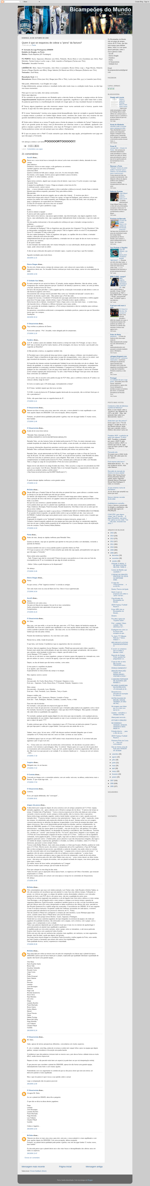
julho (114, 760)
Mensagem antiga (94, 1166)
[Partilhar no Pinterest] (38, 146)
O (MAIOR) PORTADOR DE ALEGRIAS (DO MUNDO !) (119, 680)
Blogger (90, 1180)
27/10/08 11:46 (32, 421)
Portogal (113, 378)
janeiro (114, 777)
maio (114, 765)
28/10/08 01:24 (32, 1030)
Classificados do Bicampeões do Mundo (117, 600)
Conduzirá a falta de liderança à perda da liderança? (118, 407)
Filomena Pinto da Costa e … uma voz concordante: (119, 742)
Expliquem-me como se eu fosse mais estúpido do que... (119, 631)
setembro (115, 754)
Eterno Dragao (32, 264)
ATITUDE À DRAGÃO (118, 720)
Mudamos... (114, 336)
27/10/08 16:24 (32, 612)
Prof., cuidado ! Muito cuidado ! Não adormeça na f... (118, 625)
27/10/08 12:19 (32, 483)
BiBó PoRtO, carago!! (118, 276)
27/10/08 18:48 (32, 880)
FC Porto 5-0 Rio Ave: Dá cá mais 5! (123, 311)
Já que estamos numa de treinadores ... (116, 488)
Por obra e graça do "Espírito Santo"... (118, 619)
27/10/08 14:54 (32, 591)
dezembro (115, 555)
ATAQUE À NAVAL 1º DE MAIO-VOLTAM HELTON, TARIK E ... (119, 565)
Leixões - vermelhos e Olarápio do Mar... (118, 713)
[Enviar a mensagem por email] (29, 146)
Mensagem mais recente (33, 1166)
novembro (115, 558)
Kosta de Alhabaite (117, 124)
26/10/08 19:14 (32, 317)
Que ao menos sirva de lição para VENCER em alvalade (119, 748)
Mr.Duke (30, 490)
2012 (112, 541)
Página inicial (65, 1166)
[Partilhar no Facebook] (36, 146)
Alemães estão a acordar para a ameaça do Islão (118, 127)
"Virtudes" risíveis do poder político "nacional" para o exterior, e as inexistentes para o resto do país (118, 170)
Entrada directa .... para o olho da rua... (119, 732)
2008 (112, 553)
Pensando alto (113, 452)
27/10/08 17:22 (32, 768)
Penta (34, 45)
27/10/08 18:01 (32, 798)
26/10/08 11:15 (32, 258)
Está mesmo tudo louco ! (116, 461)
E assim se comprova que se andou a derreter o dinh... (118, 650)
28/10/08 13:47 (32, 1153)
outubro (115, 561)
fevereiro (115, 774)
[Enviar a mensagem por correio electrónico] (25, 146)
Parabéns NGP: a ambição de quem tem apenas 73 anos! (118, 436)
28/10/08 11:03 (32, 1129)
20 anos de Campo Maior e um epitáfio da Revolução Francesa (122, 225)
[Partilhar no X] (33, 146)
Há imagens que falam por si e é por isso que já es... (119, 708)
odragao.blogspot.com (118, 356)
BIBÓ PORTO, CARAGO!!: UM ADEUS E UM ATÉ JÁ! (123, 283)
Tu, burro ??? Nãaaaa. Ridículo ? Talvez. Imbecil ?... (119, 638)
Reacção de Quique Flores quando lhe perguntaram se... (118, 657)
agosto (114, 757)
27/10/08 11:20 (32, 333)
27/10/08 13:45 (32, 571)
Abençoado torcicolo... (119, 717)
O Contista (31, 774)
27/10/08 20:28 (32, 944)
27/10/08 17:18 (32, 756)
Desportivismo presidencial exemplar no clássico (119, 693)
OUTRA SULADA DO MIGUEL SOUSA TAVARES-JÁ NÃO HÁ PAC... (118, 700)
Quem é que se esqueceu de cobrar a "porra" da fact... (119, 593)
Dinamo (114, 616)
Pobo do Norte (115, 334)
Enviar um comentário (32, 1158)
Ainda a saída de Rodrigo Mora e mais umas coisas (123, 102)
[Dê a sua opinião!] (31, 146)
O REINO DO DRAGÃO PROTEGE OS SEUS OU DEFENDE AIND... (119, 577)
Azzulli (29, 157)
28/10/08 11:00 (32, 1084)
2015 (112, 533)
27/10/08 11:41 (32, 401)
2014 (112, 536)
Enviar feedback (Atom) (38, 1171)
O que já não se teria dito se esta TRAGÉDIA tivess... (119, 663)
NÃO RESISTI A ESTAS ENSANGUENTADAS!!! (119, 644)
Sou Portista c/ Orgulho (119, 248)
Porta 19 (113, 146)
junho (114, 763)
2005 (112, 786)
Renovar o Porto (116, 166)
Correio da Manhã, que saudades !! (119, 571)
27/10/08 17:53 (32, 782)
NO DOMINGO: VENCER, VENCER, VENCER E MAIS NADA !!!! (119, 725)
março (114, 771)
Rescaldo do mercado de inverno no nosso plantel (116, 472)
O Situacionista (32, 324)
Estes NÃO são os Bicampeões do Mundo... (117, 611)
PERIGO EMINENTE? (119, 668)
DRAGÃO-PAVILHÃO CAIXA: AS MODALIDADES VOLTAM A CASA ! (118, 673)
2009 (112, 550)
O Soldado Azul (33, 281)
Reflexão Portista (116, 191)
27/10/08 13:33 (32, 528)
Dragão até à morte (117, 97)
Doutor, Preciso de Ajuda (119, 589)
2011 (112, 544)
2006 (112, 783)
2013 (112, 538)
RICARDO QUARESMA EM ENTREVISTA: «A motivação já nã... (119, 687)
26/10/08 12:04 (32, 274)
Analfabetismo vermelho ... (117, 503)
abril (113, 768)
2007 (112, 780)
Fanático (30, 340)
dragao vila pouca (33, 805)
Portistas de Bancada (118, 219)
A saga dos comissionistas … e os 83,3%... (119, 584)
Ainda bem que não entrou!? (117, 421)
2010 (112, 547)
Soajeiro (30, 762)
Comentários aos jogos (35, 149)
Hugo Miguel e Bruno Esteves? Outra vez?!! (123, 196)
